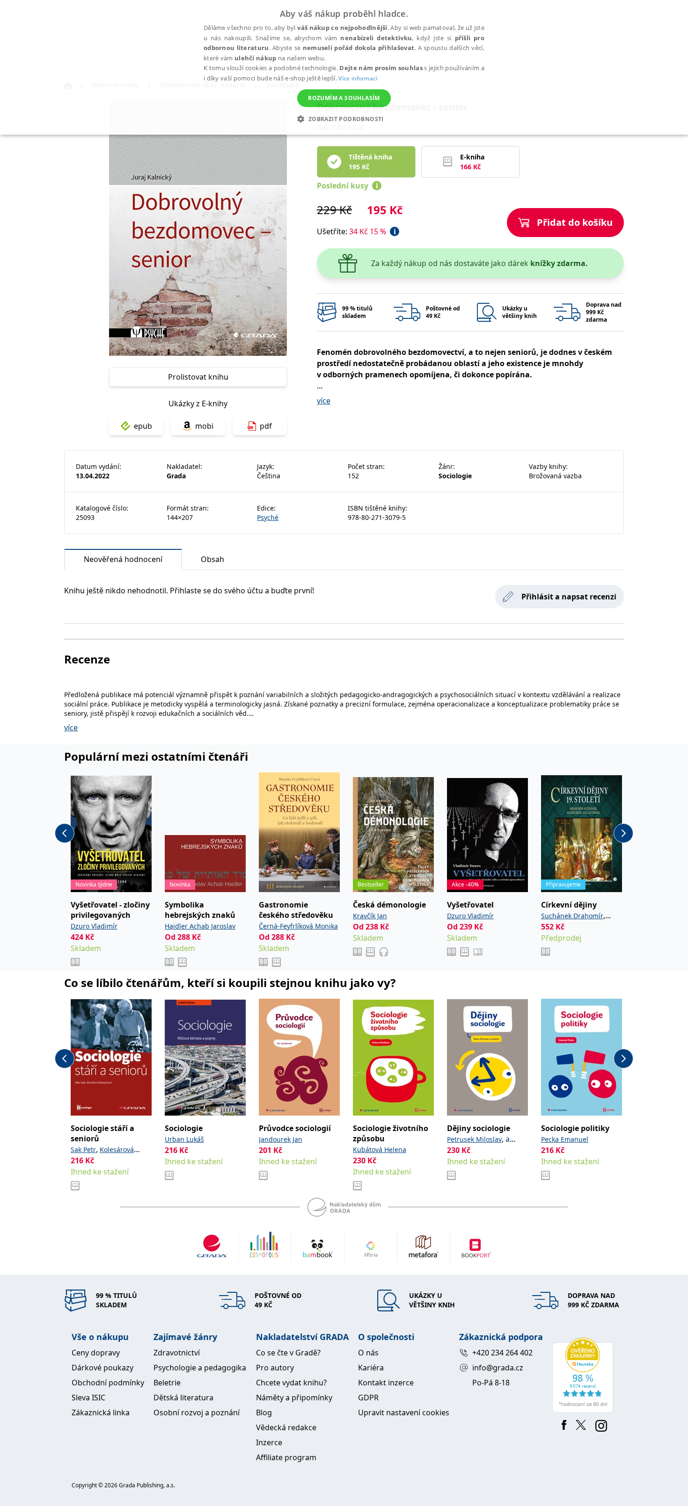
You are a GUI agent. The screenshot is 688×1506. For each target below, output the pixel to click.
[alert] (344, 67)
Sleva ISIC (88, 1397)
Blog (264, 1412)
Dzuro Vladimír (94, 926)
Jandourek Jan (280, 1139)
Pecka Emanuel (564, 1139)
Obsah (212, 559)
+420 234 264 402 (502, 1352)
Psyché (267, 517)
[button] (343, 118)
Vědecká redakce (286, 1427)
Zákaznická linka (101, 1412)
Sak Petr (83, 1149)
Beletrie (167, 1382)
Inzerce (269, 1442)
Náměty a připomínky (294, 1397)
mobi (204, 426)
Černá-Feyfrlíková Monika (298, 926)
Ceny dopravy (96, 1352)
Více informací (357, 78)
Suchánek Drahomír (572, 915)
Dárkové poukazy (102, 1367)
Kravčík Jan (370, 915)
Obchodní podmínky (108, 1382)
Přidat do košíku (575, 222)
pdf (266, 426)
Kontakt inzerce (386, 1382)
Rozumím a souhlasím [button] (344, 98)
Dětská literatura (183, 1397)
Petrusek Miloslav (474, 1139)
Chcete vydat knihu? (291, 1382)
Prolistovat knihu (198, 377)
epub (143, 426)
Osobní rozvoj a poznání (197, 1412)
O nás (368, 1352)
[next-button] (623, 833)
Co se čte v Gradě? (288, 1352)
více (323, 401)
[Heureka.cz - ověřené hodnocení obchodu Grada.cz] (584, 1375)
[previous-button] (64, 833)
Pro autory (275, 1367)
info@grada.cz (497, 1367)
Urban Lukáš (184, 1139)
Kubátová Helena (379, 1149)
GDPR (368, 1397)
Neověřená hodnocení (123, 559)
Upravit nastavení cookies (403, 1412)
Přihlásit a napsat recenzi (568, 596)
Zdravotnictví (177, 1352)
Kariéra (371, 1367)
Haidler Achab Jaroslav (200, 926)
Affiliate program (286, 1457)
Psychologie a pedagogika (200, 1367)
